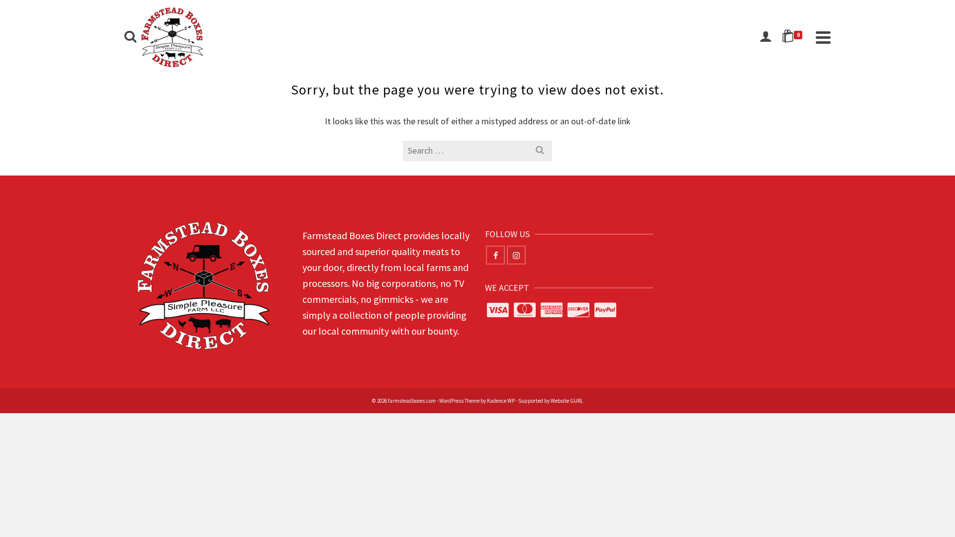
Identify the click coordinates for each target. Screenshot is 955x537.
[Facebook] (495, 255)
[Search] (130, 37)
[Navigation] (823, 37)
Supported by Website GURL (550, 400)
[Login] (765, 37)
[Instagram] (516, 255)
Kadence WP (501, 400)
